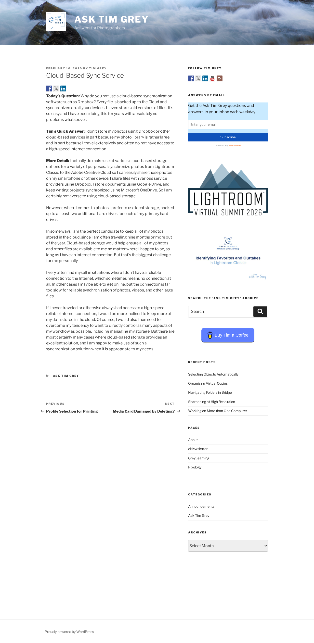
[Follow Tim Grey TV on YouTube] (212, 78)
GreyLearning (198, 458)
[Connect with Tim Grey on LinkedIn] (205, 78)
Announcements (201, 506)
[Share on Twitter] (56, 88)
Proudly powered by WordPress (69, 632)
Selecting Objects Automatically (213, 374)
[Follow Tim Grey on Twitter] (198, 78)
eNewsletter (198, 449)
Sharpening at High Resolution (211, 402)
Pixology (194, 467)
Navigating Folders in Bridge (210, 392)
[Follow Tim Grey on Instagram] (219, 78)
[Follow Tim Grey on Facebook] (191, 78)
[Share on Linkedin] (63, 88)
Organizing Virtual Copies (208, 383)
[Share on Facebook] (49, 88)
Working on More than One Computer (217, 411)
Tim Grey (98, 68)
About (193, 440)
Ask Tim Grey (111, 19)
